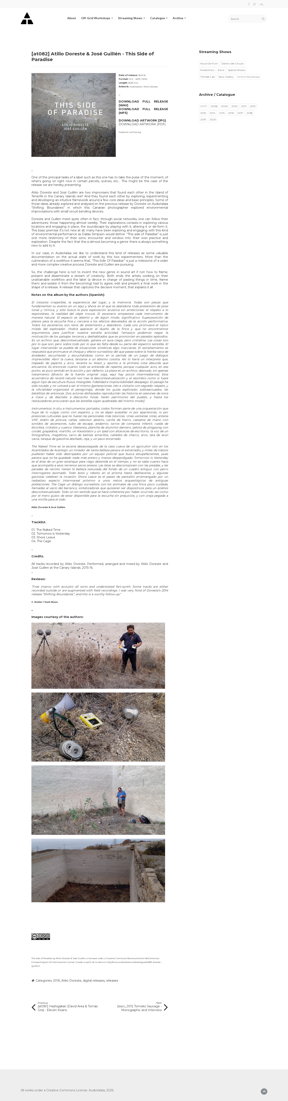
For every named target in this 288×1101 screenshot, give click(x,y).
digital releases (94, 980)
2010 (234, 106)
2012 (253, 106)
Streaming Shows (130, 18)
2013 (203, 113)
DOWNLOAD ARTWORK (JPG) (142, 120)
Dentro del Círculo (233, 63)
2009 (224, 106)
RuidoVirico (207, 70)
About (71, 18)
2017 (240, 113)
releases (112, 980)
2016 (56, 980)
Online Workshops (248, 76)
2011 (243, 106)
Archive (178, 18)
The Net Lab (207, 76)
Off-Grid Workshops (95, 18)
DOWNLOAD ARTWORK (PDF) (142, 124)
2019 (203, 119)
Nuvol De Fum (209, 63)
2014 (212, 113)
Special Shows (236, 70)
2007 (203, 106)
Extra (221, 70)
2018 (250, 113)
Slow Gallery (226, 76)
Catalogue (157, 18)
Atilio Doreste (71, 980)
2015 (222, 113)
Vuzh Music (51, 602)
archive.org (135, 132)
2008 (214, 106)
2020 (213, 119)
